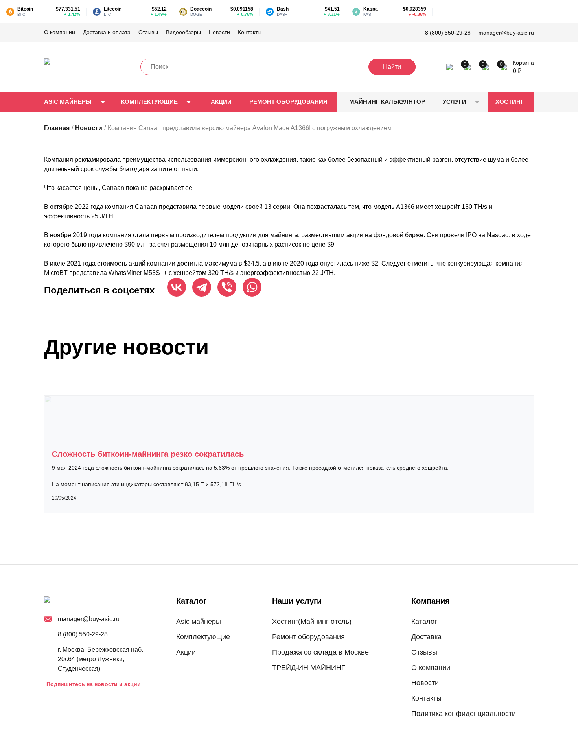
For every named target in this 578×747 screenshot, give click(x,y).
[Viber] (226, 287)
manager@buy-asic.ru (506, 33)
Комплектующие (149, 101)
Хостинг (509, 101)
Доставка (426, 637)
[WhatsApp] (252, 287)
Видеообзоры (183, 32)
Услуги (454, 101)
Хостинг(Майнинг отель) (312, 621)
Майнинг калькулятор (387, 101)
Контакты (249, 32)
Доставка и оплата (107, 32)
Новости (219, 32)
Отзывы (148, 32)
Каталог (424, 621)
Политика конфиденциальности (463, 713)
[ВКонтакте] (176, 287)
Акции (221, 101)
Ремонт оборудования (288, 101)
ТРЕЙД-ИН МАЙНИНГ (308, 667)
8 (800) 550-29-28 (448, 33)
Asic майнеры (68, 101)
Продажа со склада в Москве (320, 652)
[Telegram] (201, 287)
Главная (57, 128)
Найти (392, 66)
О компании (59, 32)
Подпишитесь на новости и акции (93, 684)
